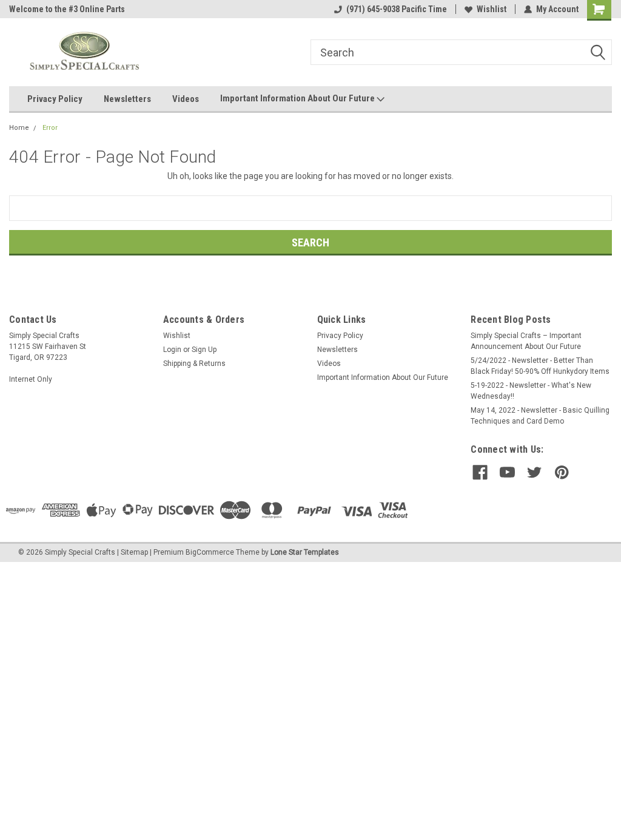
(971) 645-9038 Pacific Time (396, 9)
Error (50, 128)
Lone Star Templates (304, 552)
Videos (185, 98)
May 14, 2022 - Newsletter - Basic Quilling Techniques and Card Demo (540, 415)
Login (172, 349)
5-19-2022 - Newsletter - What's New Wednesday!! (531, 391)
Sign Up (204, 349)
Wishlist (491, 9)
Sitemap (134, 552)
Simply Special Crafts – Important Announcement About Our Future (526, 341)
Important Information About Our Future (298, 98)
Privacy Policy (54, 98)
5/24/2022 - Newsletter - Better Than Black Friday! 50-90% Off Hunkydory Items (540, 366)
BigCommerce (210, 552)
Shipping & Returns (194, 363)
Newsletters (127, 98)
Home (19, 128)
